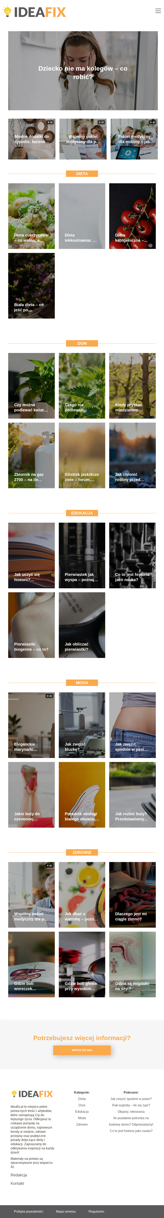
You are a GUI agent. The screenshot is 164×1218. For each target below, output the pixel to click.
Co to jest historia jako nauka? (132, 577)
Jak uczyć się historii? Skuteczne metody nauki (27, 577)
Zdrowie (82, 852)
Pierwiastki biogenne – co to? (31, 647)
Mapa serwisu (66, 1211)
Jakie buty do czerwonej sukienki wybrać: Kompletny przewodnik (30, 817)
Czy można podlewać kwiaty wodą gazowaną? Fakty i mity (30, 408)
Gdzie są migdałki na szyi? (132, 986)
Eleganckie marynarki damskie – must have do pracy (29, 747)
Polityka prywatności (28, 1211)
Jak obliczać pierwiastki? (76, 647)
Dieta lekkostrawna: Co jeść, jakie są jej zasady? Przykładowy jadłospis (81, 238)
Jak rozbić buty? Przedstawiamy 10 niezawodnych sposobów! (131, 817)
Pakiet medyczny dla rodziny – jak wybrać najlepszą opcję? (134, 139)
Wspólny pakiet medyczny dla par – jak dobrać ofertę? (83, 139)
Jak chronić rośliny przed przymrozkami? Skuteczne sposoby (130, 477)
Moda (82, 683)
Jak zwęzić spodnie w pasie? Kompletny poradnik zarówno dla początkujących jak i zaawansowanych (132, 747)
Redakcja (19, 1175)
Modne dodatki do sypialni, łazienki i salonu (32, 139)
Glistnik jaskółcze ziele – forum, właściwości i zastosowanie (82, 477)
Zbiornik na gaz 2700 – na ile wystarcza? (29, 477)
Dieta (82, 173)
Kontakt (17, 1183)
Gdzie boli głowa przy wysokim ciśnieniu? (81, 986)
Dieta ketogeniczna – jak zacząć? (129, 238)
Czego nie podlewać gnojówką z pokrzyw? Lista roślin (79, 408)
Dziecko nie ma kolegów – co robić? (83, 73)
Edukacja (82, 513)
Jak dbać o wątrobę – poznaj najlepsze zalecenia (81, 917)
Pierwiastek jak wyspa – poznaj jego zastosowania (79, 577)
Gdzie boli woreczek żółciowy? (24, 986)
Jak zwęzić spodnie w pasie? (131, 1099)
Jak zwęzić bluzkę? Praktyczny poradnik (75, 747)
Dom (82, 343)
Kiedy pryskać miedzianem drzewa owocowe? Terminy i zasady (131, 408)
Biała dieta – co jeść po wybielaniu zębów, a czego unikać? (29, 308)
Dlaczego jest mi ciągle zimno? (131, 916)
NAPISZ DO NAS (82, 1050)
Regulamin (96, 1211)
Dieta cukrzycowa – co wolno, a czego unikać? (31, 238)
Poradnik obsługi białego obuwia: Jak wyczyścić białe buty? (81, 817)
